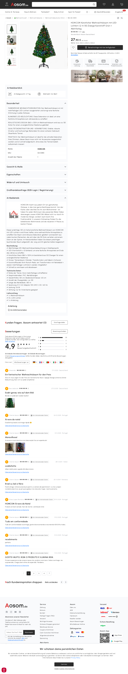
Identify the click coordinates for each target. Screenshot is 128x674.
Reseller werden (75, 618)
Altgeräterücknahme (47, 635)
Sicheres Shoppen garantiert (50, 624)
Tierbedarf (45, 12)
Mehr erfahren (10, 341)
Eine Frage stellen (59, 322)
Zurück (8, 18)
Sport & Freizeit (74, 12)
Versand (43, 618)
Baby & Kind (59, 12)
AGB (23, 638)
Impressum (73, 616)
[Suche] (93, 4)
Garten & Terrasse (12, 12)
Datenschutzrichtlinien (15, 640)
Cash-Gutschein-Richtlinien (49, 633)
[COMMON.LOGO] (19, 4)
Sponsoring (44, 638)
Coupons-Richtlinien (47, 630)
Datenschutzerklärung (77, 613)
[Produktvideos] (12, 40)
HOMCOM (41, 149)
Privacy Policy (75, 658)
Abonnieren (29, 632)
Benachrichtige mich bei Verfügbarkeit (101, 47)
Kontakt (42, 613)
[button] (36, 103)
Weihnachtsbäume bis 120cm (55, 18)
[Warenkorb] (121, 4)
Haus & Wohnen (30, 12)
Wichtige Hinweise (46, 621)
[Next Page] (49, 573)
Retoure (42, 610)
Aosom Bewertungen (77, 621)
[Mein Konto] (113, 4)
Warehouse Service (46, 627)
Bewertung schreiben (59, 331)
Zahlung (43, 607)
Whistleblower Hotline (77, 624)
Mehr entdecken (51, 582)
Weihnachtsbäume (36, 18)
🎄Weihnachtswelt (20, 18)
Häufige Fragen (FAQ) (47, 616)
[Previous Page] (24, 573)
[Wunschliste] (104, 4)
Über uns (73, 607)
